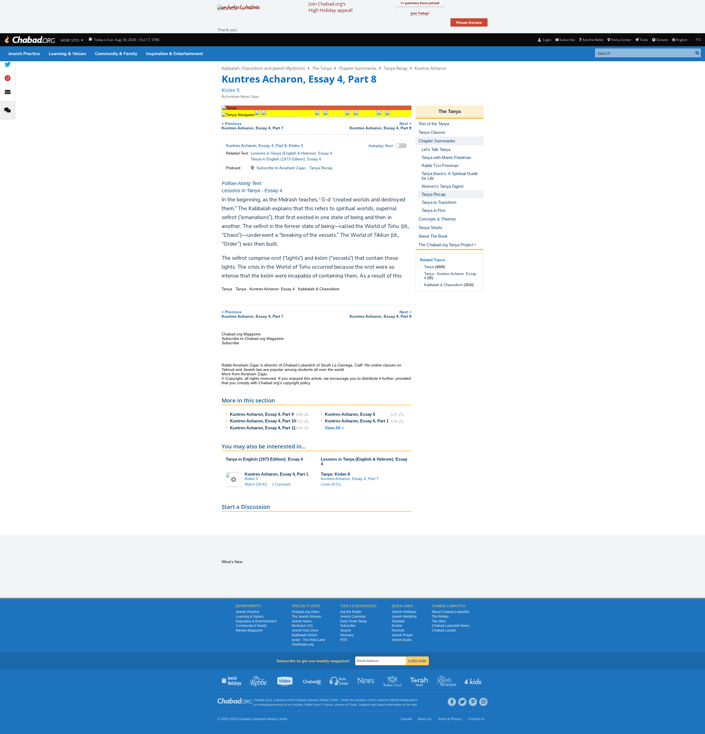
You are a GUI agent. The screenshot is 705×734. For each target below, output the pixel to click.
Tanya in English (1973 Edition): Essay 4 (286, 159)
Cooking (393, 680)
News (366, 680)
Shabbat (398, 621)
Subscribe (347, 626)
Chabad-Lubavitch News (450, 626)
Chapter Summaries (357, 68)
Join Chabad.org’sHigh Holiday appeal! (331, 7)
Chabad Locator (444, 630)
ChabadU (312, 680)
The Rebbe (440, 616)
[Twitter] (462, 702)
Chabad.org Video (305, 612)
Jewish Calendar (353, 616)
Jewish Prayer (402, 635)
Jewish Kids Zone (305, 630)
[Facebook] (452, 702)
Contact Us (476, 719)
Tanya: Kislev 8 (335, 474)
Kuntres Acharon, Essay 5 (350, 414)
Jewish (381, 704)
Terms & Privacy (450, 719)
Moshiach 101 (302, 626)
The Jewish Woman (306, 616)
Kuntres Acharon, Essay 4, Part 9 (262, 414)
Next (380, 125)
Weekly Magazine (249, 630)
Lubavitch (312, 700)
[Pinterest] (473, 702)
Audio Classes (339, 680)
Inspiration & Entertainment (174, 54)
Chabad (300, 700)
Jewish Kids (473, 680)
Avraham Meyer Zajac (242, 97)
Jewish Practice (24, 54)
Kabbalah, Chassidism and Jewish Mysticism (263, 68)
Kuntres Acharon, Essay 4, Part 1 (276, 474)
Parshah (398, 630)
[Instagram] (483, 702)
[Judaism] (29, 39)
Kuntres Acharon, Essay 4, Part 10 (263, 421)
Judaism (364, 704)
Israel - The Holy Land (308, 640)
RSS (343, 640)
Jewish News (302, 621)
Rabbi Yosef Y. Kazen (318, 704)
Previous (252, 125)
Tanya (429, 267)
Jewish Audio (402, 640)
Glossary (346, 635)
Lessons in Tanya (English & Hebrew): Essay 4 (291, 153)
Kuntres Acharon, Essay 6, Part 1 (357, 421)
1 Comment (281, 484)
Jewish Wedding (404, 616)
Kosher (397, 626)
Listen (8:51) (331, 484)
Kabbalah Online (304, 635)
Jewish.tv (285, 680)
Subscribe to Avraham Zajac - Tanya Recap (294, 168)
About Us (424, 719)
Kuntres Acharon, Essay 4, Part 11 (263, 427)
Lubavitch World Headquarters (396, 700)
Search (345, 630)
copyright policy (296, 383)
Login (546, 39)
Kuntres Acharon (430, 68)
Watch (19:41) (256, 484)
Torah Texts (420, 680)
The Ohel (439, 621)
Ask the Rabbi (593, 39)
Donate (662, 39)
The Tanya (322, 68)
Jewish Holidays (404, 612)
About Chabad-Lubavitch (451, 612)
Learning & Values (67, 54)
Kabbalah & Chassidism (443, 285)
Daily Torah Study (353, 621)
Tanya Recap (395, 68)
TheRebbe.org (303, 644)
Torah (353, 704)
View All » (334, 427)
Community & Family (116, 54)
